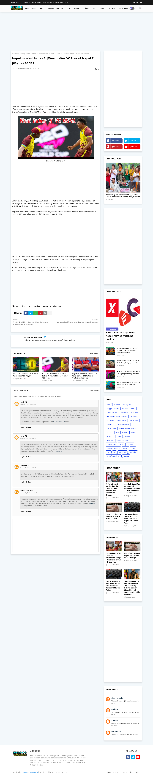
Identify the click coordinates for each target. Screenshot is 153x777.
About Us (14, 2)
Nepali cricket (34, 306)
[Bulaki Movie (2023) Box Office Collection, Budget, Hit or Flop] (110, 364)
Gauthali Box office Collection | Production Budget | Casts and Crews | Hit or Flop (132, 488)
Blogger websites (113, 409)
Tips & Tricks (89, 8)
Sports (101, 8)
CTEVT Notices (112, 413)
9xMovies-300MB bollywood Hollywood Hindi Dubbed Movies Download (127, 350)
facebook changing (113, 448)
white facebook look (113, 456)
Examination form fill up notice (117, 416)
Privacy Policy (36, 2)
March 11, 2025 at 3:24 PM (28, 438)
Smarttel (125, 432)
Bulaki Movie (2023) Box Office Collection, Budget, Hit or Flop (128, 362)
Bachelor (117, 405)
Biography (123, 8)
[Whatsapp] (35, 313)
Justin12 (23, 402)
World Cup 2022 (122, 440)
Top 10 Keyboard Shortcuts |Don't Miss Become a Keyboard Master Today (131, 518)
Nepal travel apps (123, 424)
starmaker (133, 452)
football (125, 448)
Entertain (111, 8)
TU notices (110, 436)
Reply (22, 427)
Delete (28, 427)
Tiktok (119, 436)
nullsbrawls (58, 451)
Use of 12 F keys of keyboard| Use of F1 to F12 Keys (113, 516)
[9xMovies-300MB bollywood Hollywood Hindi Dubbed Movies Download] (110, 351)
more (133, 448)
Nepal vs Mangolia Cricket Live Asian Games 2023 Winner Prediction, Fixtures (84, 376)
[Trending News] (123, 177)
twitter (133, 140)
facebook (115, 140)
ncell (108, 452)
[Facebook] (26, 313)
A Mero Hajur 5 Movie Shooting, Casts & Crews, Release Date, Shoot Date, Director (123, 196)
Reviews (77, 8)
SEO (68, 8)
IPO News (134, 416)
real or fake (122, 452)
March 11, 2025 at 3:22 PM (28, 404)
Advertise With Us (61, 2)
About (115, 772)
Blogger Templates (30, 772)
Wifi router (110, 440)
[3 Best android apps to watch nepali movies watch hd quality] (123, 311)
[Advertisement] (76, 31)
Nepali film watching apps (128, 428)
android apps (111, 444)
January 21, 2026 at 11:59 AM (28, 493)
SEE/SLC (110, 432)
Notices (59, 8)
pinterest (116, 146)
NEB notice (110, 424)
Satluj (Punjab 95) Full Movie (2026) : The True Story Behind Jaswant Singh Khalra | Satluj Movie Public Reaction (132, 587)
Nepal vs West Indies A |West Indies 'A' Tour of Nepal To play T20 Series (55, 376)
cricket (23, 306)
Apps (108, 405)
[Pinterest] (40, 313)
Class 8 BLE (124, 413)
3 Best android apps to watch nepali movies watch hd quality (122, 336)
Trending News (37, 8)
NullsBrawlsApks (59, 422)
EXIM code (134, 413)
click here (91, 503)
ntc (114, 452)
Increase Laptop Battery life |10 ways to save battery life (128, 383)
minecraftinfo (26, 490)
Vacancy (50, 8)
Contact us (24, 2)
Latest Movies (121, 420)
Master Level (134, 420)
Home (26, 8)
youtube (134, 146)
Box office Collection (128, 409)
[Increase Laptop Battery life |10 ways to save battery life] (110, 385)
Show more (93, 353)
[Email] (45, 313)
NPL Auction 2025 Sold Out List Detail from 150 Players (25, 375)
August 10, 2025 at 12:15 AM (28, 468)
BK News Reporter (34, 337)
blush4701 (24, 465)
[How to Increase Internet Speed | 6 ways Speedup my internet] (110, 374)
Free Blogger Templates (61, 772)
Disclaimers (47, 2)
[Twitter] (30, 313)
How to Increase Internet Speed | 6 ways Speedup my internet (128, 372)
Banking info (127, 405)
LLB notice (110, 420)
